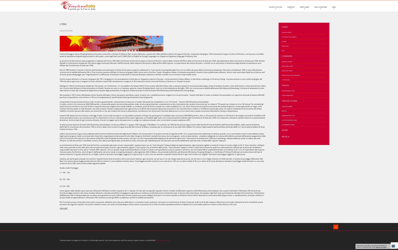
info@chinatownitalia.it (163, 240)
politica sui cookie (381, 247)
